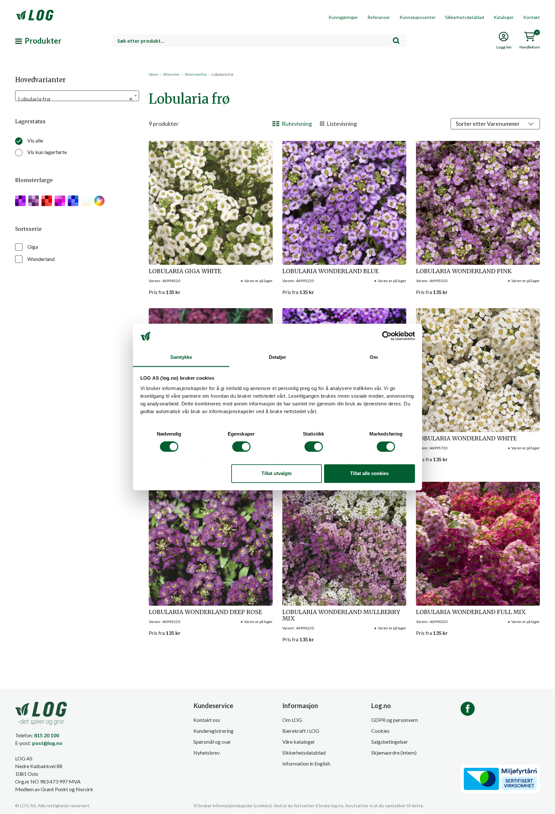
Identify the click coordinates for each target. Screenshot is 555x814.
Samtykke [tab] (181, 357)
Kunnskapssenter (418, 17)
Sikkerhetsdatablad (464, 17)
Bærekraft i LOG (300, 731)
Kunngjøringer (343, 17)
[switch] (241, 447)
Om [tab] (374, 357)
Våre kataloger (298, 742)
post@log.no (47, 743)
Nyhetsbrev (206, 752)
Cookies (380, 731)
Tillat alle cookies (369, 473)
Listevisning (342, 123)
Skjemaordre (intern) (394, 752)
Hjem (153, 74)
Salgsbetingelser (389, 742)
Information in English (306, 763)
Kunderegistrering (213, 731)
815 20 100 (46, 735)
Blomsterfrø (196, 74)
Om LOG (292, 720)
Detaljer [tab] (277, 357)
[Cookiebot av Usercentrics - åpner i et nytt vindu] (387, 336)
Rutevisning (297, 123)
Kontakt (531, 17)
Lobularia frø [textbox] (75, 98)
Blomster (171, 74)
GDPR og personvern (394, 720)
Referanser (378, 17)
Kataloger (504, 17)
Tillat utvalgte (276, 473)
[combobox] (259, 40)
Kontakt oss (206, 720)
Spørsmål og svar (212, 742)
